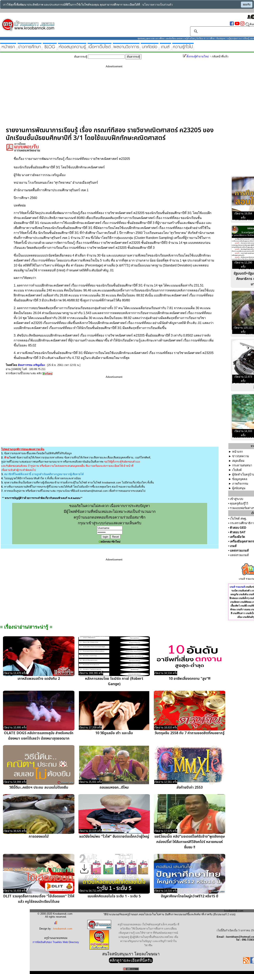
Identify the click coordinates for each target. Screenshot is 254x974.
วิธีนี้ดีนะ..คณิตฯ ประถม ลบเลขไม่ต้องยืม (38, 787)
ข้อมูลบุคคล (239, 479)
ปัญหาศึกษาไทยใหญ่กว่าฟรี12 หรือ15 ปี (189, 896)
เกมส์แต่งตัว (244, 590)
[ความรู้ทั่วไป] (183, 48)
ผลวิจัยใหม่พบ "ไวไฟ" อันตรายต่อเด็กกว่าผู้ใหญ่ (114, 836)
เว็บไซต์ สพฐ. (238, 518)
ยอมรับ (246, 4)
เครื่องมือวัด (237, 536)
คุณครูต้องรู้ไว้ (239, 503)
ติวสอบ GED (238, 527)
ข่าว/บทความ (240, 456)
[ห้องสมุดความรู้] (72, 48)
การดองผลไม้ (39, 836)
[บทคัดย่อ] (149, 48)
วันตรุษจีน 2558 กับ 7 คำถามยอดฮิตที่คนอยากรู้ (189, 733)
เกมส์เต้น (243, 594)
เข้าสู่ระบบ (236, 499)
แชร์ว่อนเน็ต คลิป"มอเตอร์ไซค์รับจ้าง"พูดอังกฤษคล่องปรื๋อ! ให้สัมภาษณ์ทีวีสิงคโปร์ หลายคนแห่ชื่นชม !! (189, 842)
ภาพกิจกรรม (240, 483)
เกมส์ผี (243, 605)
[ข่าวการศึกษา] (29, 48)
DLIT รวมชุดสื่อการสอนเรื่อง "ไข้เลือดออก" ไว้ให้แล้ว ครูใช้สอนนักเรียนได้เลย (38, 899)
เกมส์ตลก (235, 602)
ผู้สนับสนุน (238, 488)
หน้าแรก (237, 451)
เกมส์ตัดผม (246, 602)
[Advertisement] (114, 98)
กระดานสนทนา (242, 465)
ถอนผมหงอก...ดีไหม (114, 787)
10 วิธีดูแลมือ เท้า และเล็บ (114, 733)
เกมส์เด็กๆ (244, 598)
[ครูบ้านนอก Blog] (49, 48)
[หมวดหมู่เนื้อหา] (99, 48)
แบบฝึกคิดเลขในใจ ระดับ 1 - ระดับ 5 (114, 896)
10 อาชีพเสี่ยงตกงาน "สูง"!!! (189, 678)
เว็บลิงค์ (237, 470)
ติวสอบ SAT (237, 532)
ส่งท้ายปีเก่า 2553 (189, 787)
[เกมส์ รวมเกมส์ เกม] (165, 48)
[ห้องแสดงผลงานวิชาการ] (126, 48)
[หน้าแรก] (8, 48)
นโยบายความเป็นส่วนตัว (157, 4)
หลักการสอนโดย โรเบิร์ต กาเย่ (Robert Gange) (114, 681)
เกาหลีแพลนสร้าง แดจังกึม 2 (38, 678)
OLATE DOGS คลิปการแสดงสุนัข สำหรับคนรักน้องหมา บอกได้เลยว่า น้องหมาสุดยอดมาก (38, 735)
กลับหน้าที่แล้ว (220, 56)
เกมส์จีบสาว (239, 613)
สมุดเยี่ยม (238, 460)
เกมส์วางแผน (243, 609)
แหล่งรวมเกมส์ (239, 550)
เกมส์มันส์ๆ (248, 617)
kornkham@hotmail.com (94, 490)
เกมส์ (233, 546)
